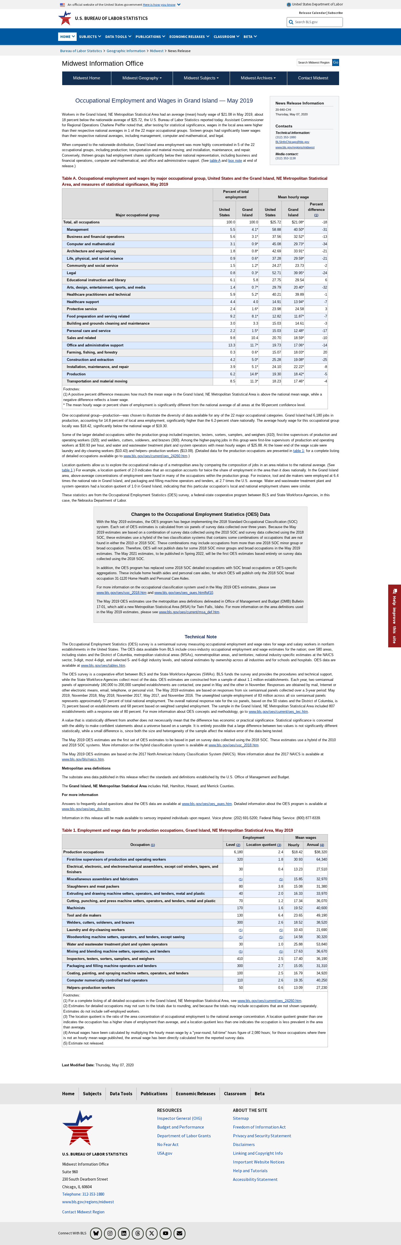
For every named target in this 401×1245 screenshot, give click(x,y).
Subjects (92, 1094)
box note (235, 160)
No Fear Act (168, 1144)
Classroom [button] (225, 36)
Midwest (156, 50)
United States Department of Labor (317, 4)
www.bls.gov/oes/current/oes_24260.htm (155, 456)
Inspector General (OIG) (179, 1118)
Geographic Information (126, 50)
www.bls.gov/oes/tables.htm (103, 665)
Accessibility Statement (255, 1179)
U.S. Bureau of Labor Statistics (111, 18)
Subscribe (335, 13)
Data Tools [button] (116, 36)
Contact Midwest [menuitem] (313, 78)
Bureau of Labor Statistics (81, 50)
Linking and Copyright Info (258, 1153)
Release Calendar (312, 13)
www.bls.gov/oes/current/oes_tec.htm (278, 712)
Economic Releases (196, 1094)
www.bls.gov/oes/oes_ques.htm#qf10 (183, 593)
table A (215, 160)
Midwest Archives (257, 78)
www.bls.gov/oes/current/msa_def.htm (189, 612)
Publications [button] (149, 36)
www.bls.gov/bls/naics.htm (83, 759)
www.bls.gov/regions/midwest (295, 147)
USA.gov (164, 1153)
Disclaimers (244, 1144)
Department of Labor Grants (184, 1135)
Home (68, 1094)
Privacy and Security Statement (262, 1135)
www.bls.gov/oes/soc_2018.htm (121, 593)
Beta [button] (248, 36)
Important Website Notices (259, 1162)
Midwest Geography (140, 78)
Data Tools (121, 1094)
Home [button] (65, 36)
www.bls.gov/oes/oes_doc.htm (86, 809)
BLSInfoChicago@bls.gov (292, 141)
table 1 (298, 451)
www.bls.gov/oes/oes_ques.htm (207, 804)
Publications (154, 1094)
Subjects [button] (88, 36)
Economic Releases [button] (187, 36)
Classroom (235, 1094)
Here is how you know (159, 4)
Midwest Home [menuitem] (86, 78)
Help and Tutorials (250, 1170)
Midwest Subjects (200, 78)
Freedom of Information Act (259, 1127)
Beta (260, 1094)
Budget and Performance (180, 1127)
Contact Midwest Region (83, 1211)
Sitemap (241, 1118)
